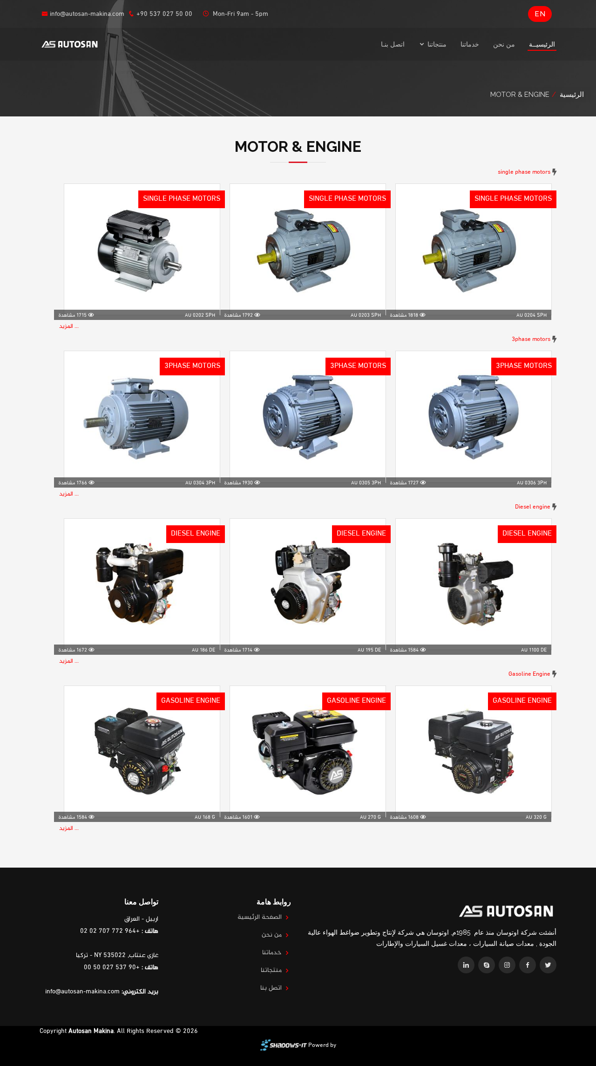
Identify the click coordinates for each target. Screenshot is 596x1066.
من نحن (504, 44)
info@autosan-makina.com (87, 14)
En (540, 14)
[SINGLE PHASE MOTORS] (473, 247)
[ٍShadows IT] (283, 1045)
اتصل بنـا (393, 44)
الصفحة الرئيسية (259, 917)
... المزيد (69, 326)
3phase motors (531, 339)
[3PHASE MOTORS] (473, 414)
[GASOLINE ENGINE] (473, 749)
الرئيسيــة (542, 44)
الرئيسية (572, 94)
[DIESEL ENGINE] (473, 582)
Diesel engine (532, 507)
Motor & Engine (519, 94)
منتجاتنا (271, 970)
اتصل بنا (271, 988)
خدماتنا (470, 44)
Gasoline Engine (529, 674)
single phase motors (524, 172)
